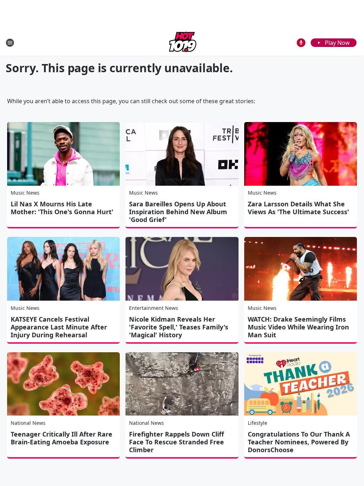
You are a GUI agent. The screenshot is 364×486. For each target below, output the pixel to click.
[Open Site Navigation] (10, 42)
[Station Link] (182, 42)
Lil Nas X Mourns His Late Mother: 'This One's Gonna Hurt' (62, 208)
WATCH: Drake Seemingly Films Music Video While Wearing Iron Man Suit (298, 327)
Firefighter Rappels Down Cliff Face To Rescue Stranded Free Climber (176, 442)
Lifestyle (257, 422)
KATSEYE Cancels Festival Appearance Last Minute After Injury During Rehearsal (59, 327)
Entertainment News (153, 308)
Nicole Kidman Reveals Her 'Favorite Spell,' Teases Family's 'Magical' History (178, 327)
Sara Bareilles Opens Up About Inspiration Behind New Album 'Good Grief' (178, 211)
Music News (25, 192)
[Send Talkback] (301, 42)
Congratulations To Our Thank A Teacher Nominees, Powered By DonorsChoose (299, 442)
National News (28, 422)
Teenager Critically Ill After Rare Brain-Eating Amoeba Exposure (61, 438)
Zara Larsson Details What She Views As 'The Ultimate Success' (298, 208)
